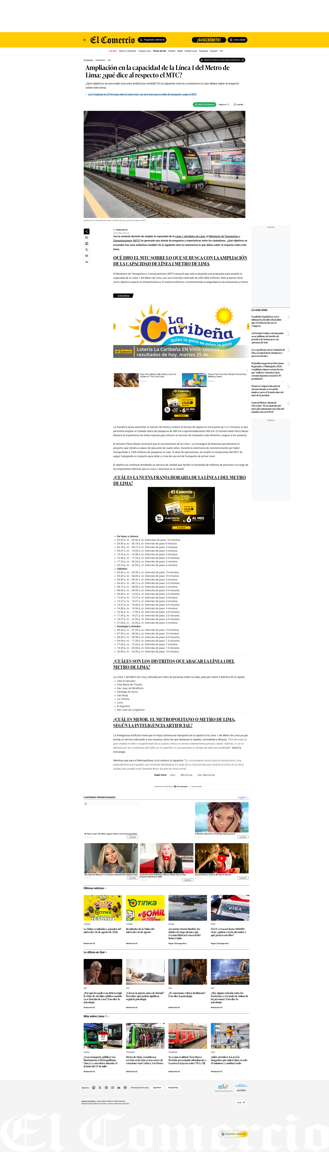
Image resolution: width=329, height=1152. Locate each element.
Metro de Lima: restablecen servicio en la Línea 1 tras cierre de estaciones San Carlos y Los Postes (144, 1060)
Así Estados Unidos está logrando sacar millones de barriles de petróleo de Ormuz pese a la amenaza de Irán (268, 337)
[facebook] (93, 1087)
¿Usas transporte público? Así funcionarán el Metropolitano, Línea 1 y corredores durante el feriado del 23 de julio (100, 1061)
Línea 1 (173, 775)
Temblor (171, 51)
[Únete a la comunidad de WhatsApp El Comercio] (204, 104)
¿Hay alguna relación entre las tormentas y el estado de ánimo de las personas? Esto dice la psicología (229, 997)
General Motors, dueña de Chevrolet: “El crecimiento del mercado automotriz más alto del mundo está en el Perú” (268, 407)
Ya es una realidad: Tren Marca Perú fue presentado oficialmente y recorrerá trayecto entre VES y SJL (187, 1060)
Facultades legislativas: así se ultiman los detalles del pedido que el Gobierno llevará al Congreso (266, 321)
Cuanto (87, 1052)
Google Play (173, 1088)
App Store (157, 1088)
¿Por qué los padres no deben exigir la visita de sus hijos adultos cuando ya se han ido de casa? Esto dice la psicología (103, 997)
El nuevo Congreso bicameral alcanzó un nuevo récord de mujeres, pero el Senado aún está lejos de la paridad (268, 390)
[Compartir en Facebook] (86, 243)
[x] (100, 1087)
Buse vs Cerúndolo (127, 51)
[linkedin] (118, 1087)
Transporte (130, 1052)
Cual (212, 1052)
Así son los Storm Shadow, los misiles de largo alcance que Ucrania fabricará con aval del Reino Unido (184, 933)
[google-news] (125, 1087)
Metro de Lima (186, 775)
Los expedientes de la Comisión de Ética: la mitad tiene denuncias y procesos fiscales (268, 352)
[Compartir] (86, 231)
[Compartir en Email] (86, 256)
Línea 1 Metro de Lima (206, 775)
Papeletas (203, 51)
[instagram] (106, 1087)
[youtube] (112, 1087)
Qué (85, 988)
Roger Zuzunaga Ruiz (177, 943)
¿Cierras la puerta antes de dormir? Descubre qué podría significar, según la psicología (145, 996)
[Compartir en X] (86, 250)
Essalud (213, 51)
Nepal (180, 51)
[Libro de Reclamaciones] (241, 1087)
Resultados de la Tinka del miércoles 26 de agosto (140, 930)
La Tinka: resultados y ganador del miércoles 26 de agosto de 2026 (102, 930)
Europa (171, 924)
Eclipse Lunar (145, 51)
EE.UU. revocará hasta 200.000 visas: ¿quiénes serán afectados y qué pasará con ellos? (228, 932)
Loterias (87, 924)
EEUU (213, 924)
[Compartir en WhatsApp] (86, 237)
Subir (239, 1102)
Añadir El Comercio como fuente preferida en (222, 60)
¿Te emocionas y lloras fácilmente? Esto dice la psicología (187, 994)
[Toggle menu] (84, 40)
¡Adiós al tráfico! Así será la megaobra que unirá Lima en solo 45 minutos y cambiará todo (229, 1060)
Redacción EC (122, 230)
